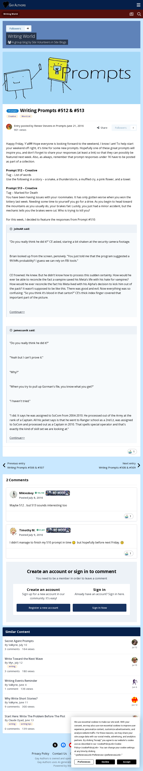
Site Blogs (60, 42)
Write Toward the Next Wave (24, 659)
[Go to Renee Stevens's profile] (9, 127)
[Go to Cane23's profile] (135, 682)
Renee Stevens (43, 125)
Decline (105, 762)
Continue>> (17, 312)
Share (103, 127)
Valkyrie (13, 645)
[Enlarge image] (74, 542)
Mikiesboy (26, 493)
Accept (126, 762)
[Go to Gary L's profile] (135, 660)
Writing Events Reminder (21, 681)
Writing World (21, 36)
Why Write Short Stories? (21, 698)
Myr (11, 662)
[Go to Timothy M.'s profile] (13, 531)
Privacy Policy (40, 753)
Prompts (61, 125)
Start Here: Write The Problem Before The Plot (35, 716)
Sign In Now (99, 607)
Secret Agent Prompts (19, 641)
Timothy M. (27, 530)
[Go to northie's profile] (135, 700)
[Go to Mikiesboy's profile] (13, 494)
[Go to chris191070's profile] (135, 642)
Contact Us (59, 753)
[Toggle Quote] (11, 229)
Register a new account (43, 607)
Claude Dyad (16, 720)
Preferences (84, 762)
